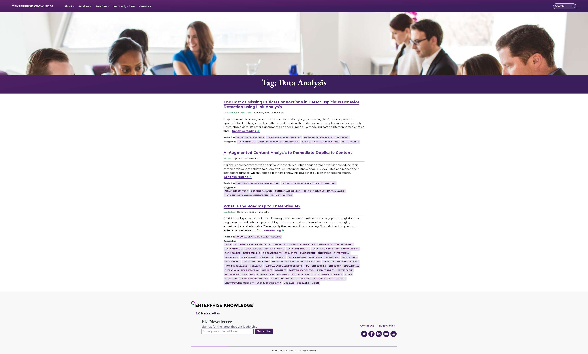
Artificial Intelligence (250, 137)
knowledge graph (283, 261)
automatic (291, 244)
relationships (258, 274)
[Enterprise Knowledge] (32, 5)
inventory (249, 261)
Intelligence (349, 257)
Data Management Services (284, 137)
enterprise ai (341, 253)
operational (351, 266)
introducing (232, 261)
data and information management (246, 195)
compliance (325, 244)
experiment (231, 257)
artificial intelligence (252, 244)
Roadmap (303, 274)
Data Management (347, 248)
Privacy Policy (386, 325)
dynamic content (281, 195)
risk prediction (286, 274)
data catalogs (274, 248)
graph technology (269, 141)
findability (266, 257)
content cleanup (313, 191)
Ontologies (319, 266)
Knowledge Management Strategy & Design (309, 183)
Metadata (256, 266)
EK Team (228, 158)
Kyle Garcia (246, 112)
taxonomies (302, 278)
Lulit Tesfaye (230, 212)
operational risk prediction (242, 270)
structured (232, 278)
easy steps (291, 253)
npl (307, 266)
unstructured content (239, 283)
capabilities (307, 244)
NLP (344, 141)
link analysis (291, 141)
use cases (303, 283)
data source (232, 253)
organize (280, 270)
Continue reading (244, 130)
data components (298, 248)
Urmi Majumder (231, 112)
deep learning (251, 253)
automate (275, 244)
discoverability (272, 253)
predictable (345, 270)
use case (289, 283)
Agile (228, 244)
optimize (267, 270)
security (354, 141)
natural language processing (320, 141)
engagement (307, 253)
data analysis (246, 141)
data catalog (253, 248)
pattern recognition (302, 270)
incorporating (297, 257)
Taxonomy (318, 278)
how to (280, 257)
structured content (255, 278)
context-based (343, 244)
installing (332, 257)
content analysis (261, 191)
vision (315, 283)
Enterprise (324, 253)
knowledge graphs (308, 261)
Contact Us (367, 325)
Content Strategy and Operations (258, 183)
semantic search (332, 274)
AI (235, 244)
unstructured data (268, 283)
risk (272, 274)
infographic (316, 257)
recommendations (236, 274)
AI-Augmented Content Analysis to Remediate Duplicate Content (288, 152)
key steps (263, 261)
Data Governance (322, 248)
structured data (281, 278)
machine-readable (236, 266)
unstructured (336, 278)
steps (348, 274)
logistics (328, 261)
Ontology (335, 266)
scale (315, 274)
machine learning (347, 261)
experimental (249, 257)
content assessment (288, 191)
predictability (326, 270)
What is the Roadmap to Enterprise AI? (262, 206)
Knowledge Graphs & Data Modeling (326, 137)
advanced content (236, 191)
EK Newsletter (217, 322)
